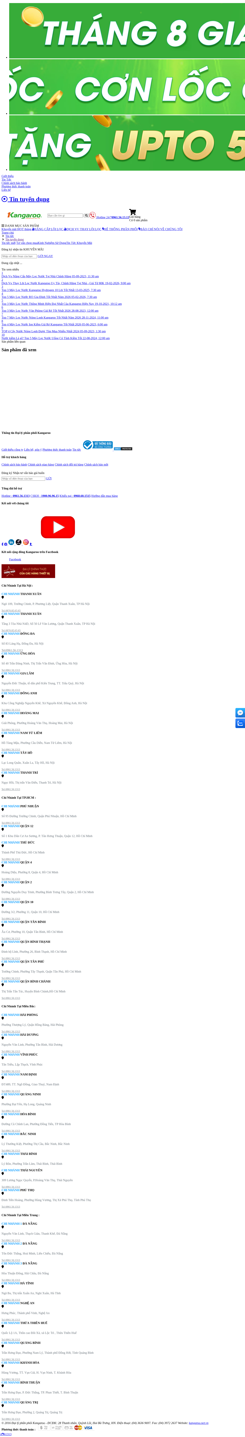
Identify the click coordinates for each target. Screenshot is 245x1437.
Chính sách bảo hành (14, 183)
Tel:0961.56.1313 (12, 650)
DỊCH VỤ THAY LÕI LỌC (83, 229)
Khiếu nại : (75, 495)
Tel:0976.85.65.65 (11, 610)
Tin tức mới (9, 243)
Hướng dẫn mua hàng (104, 495)
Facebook (15, 559)
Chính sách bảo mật (96, 464)
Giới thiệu (8, 176)
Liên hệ (6, 189)
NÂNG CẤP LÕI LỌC (49, 229)
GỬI (48, 478)
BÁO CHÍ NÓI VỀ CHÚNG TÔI (161, 229)
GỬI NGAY (45, 256)
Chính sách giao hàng (41, 464)
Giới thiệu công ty (12, 449)
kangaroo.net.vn (198, 1423)
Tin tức (76, 449)
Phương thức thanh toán (16, 186)
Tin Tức (6, 179)
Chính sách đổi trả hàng (69, 464)
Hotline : (16, 495)
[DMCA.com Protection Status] (123, 449)
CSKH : (44, 495)
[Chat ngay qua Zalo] (240, 723)
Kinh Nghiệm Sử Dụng (52, 243)
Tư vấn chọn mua (27, 243)
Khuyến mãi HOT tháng (17, 229)
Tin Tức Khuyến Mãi (79, 243)
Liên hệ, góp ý (33, 449)
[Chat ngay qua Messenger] (240, 713)
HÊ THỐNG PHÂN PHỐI (121, 229)
